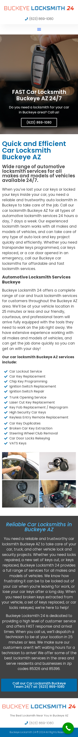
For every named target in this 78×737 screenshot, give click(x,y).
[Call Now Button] (68, 728)
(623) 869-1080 (39, 122)
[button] (39, 29)
